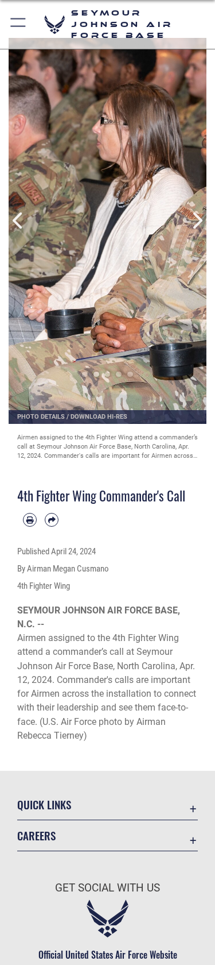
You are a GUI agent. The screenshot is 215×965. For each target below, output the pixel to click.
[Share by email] (51, 520)
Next (197, 221)
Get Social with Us (107, 887)
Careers (36, 835)
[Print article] (30, 520)
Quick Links (44, 804)
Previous (19, 221)
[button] (18, 24)
